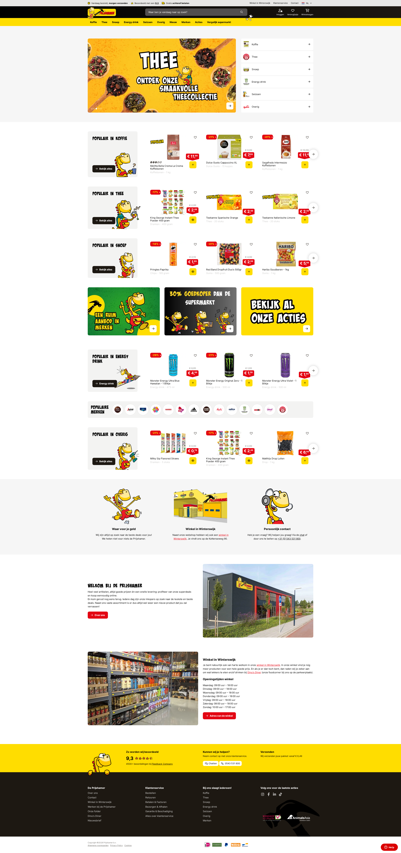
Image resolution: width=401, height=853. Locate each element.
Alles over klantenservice (159, 815)
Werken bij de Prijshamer (102, 806)
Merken (207, 820)
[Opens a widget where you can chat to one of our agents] (389, 847)
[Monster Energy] (244, 409)
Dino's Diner (254, 672)
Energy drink (210, 806)
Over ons (93, 792)
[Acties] (277, 311)
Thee (206, 797)
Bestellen (150, 792)
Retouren (150, 797)
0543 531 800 (232, 763)
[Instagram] (262, 794)
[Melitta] (219, 409)
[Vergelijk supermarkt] (200, 311)
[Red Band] (181, 409)
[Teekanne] (282, 409)
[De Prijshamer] (102, 13)
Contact (295, 3)
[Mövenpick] (143, 409)
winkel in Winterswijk (268, 665)
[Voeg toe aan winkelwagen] (192, 164)
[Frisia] (270, 409)
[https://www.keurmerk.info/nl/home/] (271, 818)
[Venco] (257, 409)
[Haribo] (168, 409)
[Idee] (206, 409)
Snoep (206, 802)
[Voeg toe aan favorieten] (195, 137)
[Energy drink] (162, 75)
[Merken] (124, 311)
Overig (206, 815)
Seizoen (207, 811)
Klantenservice (280, 3)
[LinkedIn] (274, 794)
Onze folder (94, 811)
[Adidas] (193, 409)
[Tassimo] (155, 409)
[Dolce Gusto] (117, 409)
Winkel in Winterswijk (260, 3)
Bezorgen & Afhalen (156, 806)
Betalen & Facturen (156, 802)
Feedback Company (162, 764)
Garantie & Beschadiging (159, 811)
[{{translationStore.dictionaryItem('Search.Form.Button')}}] (242, 12)
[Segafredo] (130, 409)
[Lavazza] (231, 409)
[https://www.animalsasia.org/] (298, 818)
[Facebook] (268, 794)
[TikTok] (280, 794)
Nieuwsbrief (94, 820)
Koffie (206, 792)
